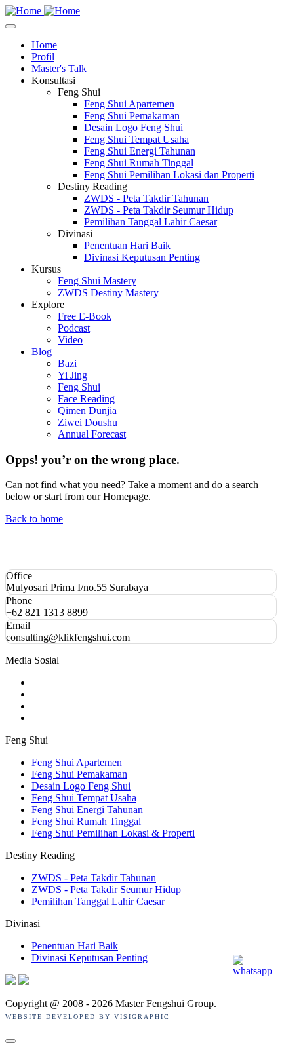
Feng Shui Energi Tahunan (139, 151)
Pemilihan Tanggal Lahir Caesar (150, 221)
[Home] (42, 10)
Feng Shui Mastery (97, 280)
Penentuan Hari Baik (127, 245)
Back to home (34, 518)
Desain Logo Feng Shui (133, 127)
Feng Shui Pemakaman (132, 115)
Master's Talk (59, 68)
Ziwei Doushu (87, 422)
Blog (41, 351)
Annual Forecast (92, 434)
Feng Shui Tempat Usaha (136, 139)
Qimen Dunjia (87, 410)
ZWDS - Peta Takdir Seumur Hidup (158, 210)
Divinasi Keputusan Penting (142, 257)
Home (44, 44)
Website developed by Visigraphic (87, 1016)
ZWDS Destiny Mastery (108, 292)
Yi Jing (72, 375)
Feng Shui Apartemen (129, 103)
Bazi (67, 363)
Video (70, 339)
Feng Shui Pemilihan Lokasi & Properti (113, 833)
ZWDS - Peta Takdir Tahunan (146, 198)
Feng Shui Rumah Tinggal (138, 162)
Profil (42, 56)
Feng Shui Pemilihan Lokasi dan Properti (169, 174)
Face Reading (86, 398)
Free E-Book (84, 316)
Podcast (74, 328)
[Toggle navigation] (10, 26)
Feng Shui (79, 386)
